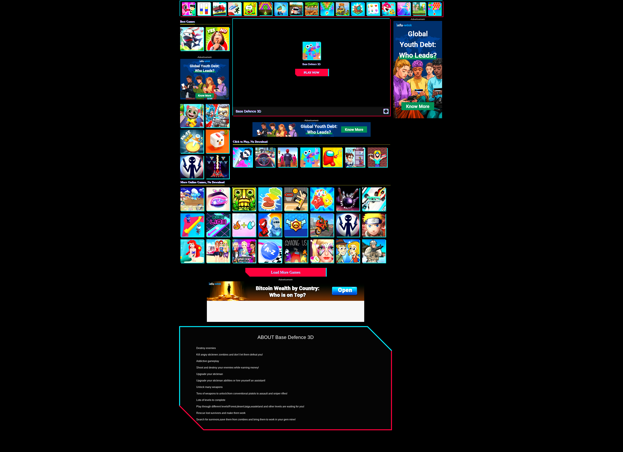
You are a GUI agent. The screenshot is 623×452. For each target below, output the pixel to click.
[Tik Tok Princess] (244, 251)
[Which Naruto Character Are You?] (373, 225)
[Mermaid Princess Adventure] (192, 251)
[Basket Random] (296, 199)
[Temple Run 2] (244, 199)
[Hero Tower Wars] (355, 157)
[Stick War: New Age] (191, 167)
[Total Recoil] (217, 115)
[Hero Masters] (270, 225)
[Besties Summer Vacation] (218, 251)
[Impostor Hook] (332, 157)
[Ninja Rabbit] (191, 38)
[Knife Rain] (191, 141)
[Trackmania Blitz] (373, 199)
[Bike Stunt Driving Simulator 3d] (322, 225)
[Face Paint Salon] (322, 251)
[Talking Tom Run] (191, 115)
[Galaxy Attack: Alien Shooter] (217, 167)
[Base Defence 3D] (310, 157)
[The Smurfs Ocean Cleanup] (192, 199)
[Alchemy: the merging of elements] (244, 225)
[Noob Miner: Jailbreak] (377, 157)
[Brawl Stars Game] (296, 225)
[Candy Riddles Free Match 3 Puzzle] (322, 199)
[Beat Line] (218, 225)
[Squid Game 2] (287, 157)
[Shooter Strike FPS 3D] (373, 251)
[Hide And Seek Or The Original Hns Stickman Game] (192, 225)
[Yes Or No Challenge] (217, 38)
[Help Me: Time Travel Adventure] (348, 251)
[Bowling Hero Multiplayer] (348, 199)
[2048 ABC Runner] (270, 251)
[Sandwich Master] (270, 199)
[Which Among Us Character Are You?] (296, 251)
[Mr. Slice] (242, 157)
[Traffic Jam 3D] (265, 157)
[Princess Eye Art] (218, 199)
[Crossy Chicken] (217, 141)
